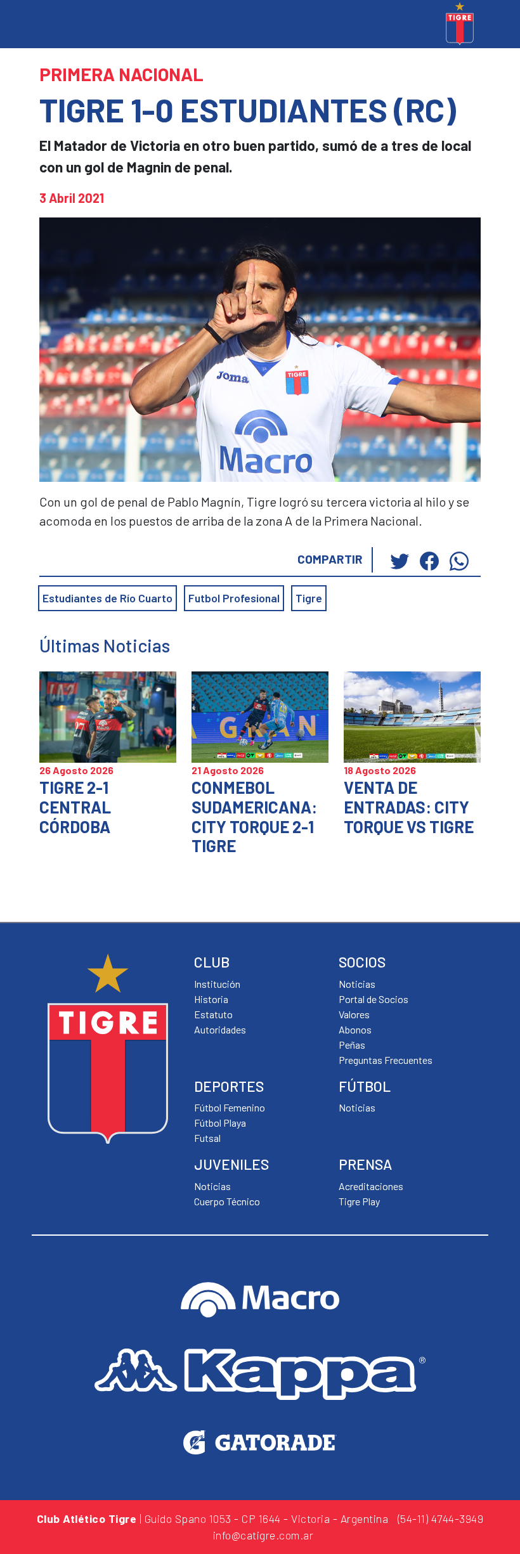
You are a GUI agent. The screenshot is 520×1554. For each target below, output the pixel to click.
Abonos (355, 1029)
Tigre (309, 598)
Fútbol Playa (220, 1123)
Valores (354, 1014)
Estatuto (213, 1014)
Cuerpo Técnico (227, 1201)
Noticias (357, 1107)
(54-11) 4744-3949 (441, 1518)
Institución (217, 984)
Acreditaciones (371, 1186)
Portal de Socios (373, 999)
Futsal (207, 1138)
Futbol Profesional (234, 598)
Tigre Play (359, 1201)
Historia (211, 999)
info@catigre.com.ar (263, 1535)
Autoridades (220, 1029)
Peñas (352, 1045)
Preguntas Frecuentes (385, 1060)
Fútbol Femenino (229, 1107)
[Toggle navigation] (44, 25)
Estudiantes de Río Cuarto (107, 598)
